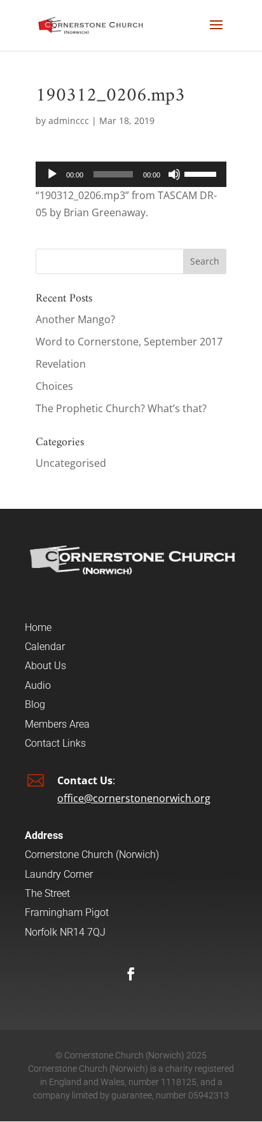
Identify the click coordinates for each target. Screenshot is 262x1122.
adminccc (68, 120)
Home (38, 627)
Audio (38, 685)
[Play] (52, 174)
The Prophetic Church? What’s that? (121, 408)
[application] (131, 174)
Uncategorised (71, 463)
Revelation (61, 364)
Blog (35, 704)
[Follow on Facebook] (131, 974)
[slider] (202, 173)
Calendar (45, 647)
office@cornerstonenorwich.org (133, 798)
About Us (45, 666)
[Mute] (174, 174)
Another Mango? (75, 319)
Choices (54, 386)
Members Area (57, 724)
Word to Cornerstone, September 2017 (129, 342)
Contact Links (55, 743)
